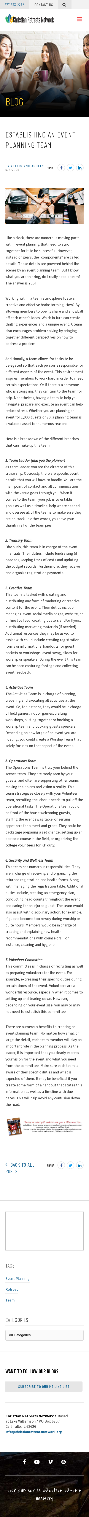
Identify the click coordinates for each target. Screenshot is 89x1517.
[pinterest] (63, 1462)
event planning (17, 1278)
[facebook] (24, 1462)
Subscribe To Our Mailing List (44, 1386)
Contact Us (44, 4)
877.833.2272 (14, 4)
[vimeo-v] (50, 1462)
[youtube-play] (37, 1462)
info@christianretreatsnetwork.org (33, 1431)
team (10, 1300)
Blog (14, 101)
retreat (11, 1289)
